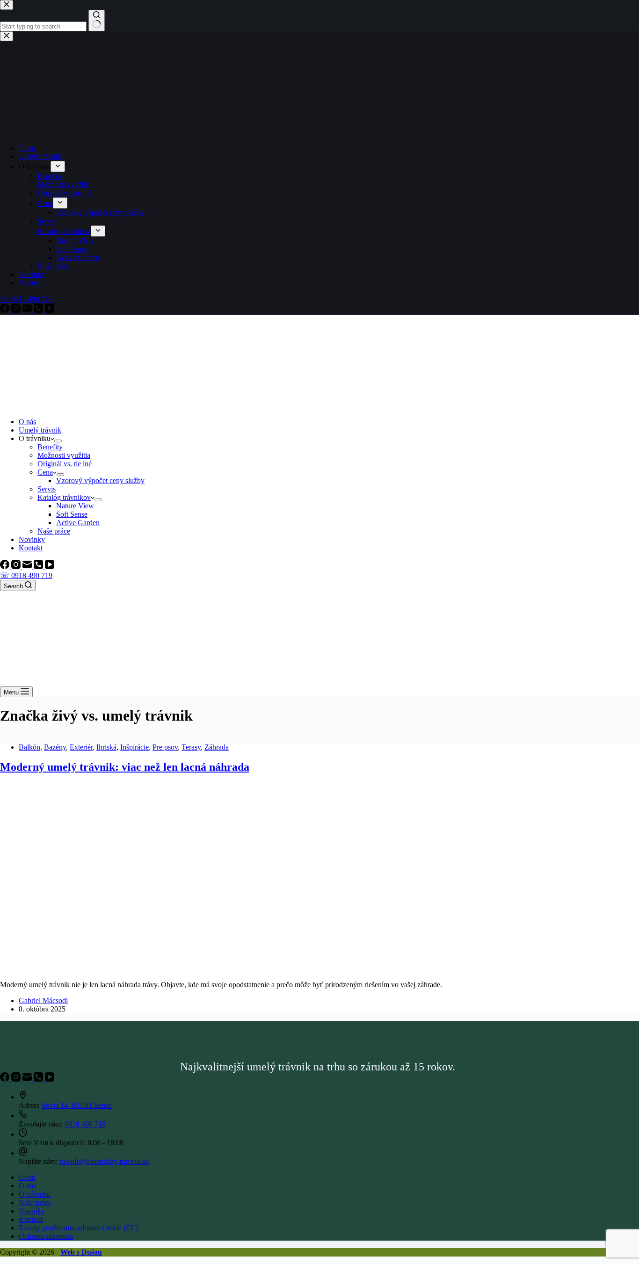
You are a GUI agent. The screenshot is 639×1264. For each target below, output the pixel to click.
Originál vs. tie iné (64, 464)
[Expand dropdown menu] (58, 441)
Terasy (191, 747)
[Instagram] (16, 567)
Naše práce (53, 531)
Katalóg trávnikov (64, 497)
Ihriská (106, 747)
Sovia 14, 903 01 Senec (77, 1105)
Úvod (27, 1177)
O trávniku (35, 1194)
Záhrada (216, 747)
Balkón (29, 747)
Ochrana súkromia (46, 1236)
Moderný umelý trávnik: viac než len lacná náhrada (124, 767)
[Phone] (39, 567)
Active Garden (78, 523)
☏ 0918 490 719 (26, 575)
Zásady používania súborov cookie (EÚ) (78, 1228)
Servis (46, 489)
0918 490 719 (85, 1124)
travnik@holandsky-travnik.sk (104, 1161)
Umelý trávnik (40, 430)
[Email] (28, 567)
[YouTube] (49, 567)
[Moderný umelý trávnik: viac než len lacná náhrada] (179, 969)
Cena (45, 472)
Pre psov (165, 747)
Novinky (32, 539)
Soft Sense (71, 514)
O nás (27, 422)
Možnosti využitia (63, 455)
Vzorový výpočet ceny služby (100, 480)
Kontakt (31, 548)
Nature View (75, 506)
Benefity (50, 447)
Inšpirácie (134, 747)
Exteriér (81, 747)
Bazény (55, 747)
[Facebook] (5, 567)
